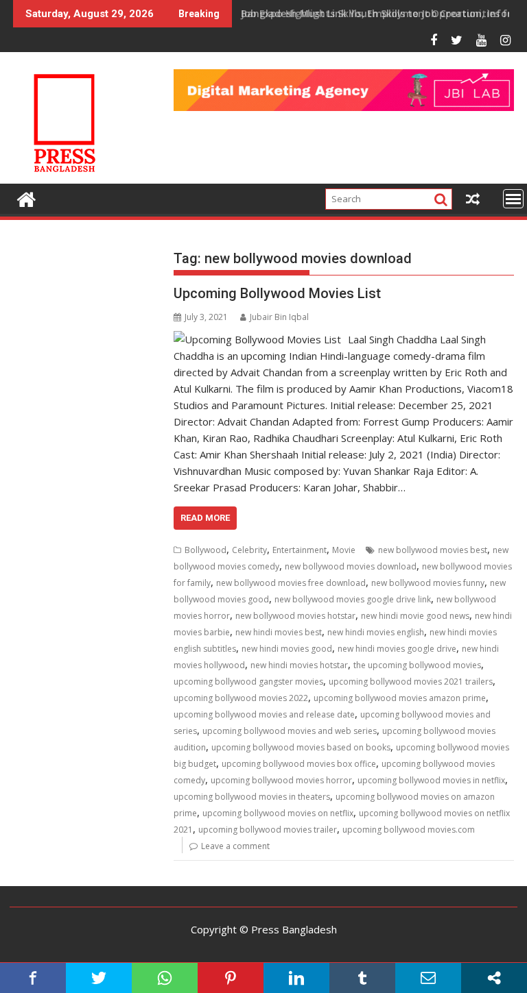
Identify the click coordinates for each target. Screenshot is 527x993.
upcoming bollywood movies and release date (264, 714)
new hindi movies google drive (397, 648)
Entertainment (299, 550)
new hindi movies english (375, 632)
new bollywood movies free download (291, 583)
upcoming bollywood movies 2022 (241, 698)
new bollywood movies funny (427, 583)
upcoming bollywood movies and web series (289, 731)
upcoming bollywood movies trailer (267, 829)
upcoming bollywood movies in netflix (431, 780)
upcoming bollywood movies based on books (300, 747)
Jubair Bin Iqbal (279, 317)
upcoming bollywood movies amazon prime (400, 698)
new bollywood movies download (351, 566)
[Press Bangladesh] (26, 197)
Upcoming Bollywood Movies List (277, 293)
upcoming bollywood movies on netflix (277, 813)
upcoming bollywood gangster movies (248, 681)
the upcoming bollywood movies (417, 665)
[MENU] (513, 198)
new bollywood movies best (432, 550)
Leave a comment (235, 846)
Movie (343, 550)
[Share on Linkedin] (296, 978)
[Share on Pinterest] (231, 978)
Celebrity (249, 550)
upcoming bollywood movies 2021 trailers (411, 681)
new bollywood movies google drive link (352, 599)
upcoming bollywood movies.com (408, 829)
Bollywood (205, 550)
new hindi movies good (287, 648)
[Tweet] (99, 978)
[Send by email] (428, 978)
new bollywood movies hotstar (295, 616)
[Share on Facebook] (33, 978)
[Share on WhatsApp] (165, 978)
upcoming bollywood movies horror (281, 780)
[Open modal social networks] (494, 978)
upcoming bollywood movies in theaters (252, 796)
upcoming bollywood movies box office (299, 764)
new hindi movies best (278, 632)
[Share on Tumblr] (362, 978)
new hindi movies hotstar (299, 665)
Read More (205, 518)
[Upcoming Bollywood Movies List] (257, 339)
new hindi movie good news (415, 616)
